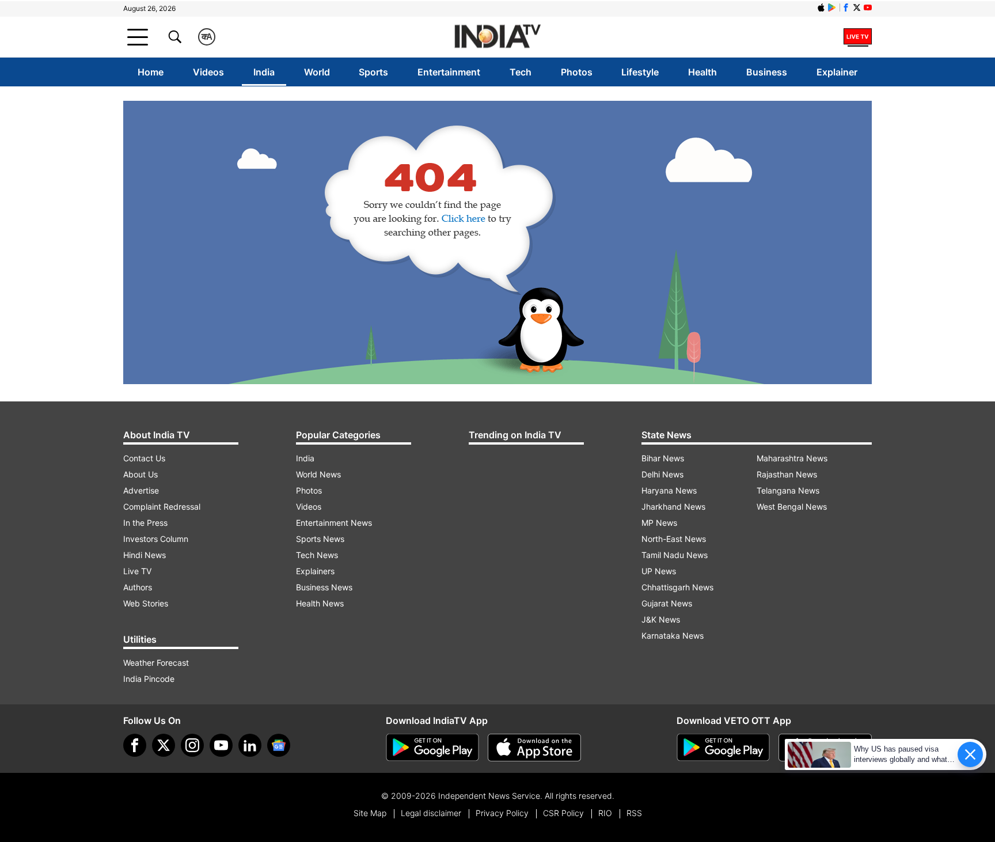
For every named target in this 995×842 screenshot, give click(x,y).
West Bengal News (792, 506)
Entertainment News (334, 523)
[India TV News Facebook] (846, 7)
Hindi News (144, 555)
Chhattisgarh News (677, 587)
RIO (605, 813)
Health (702, 72)
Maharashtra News (792, 458)
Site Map (370, 813)
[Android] (832, 7)
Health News (320, 603)
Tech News (317, 555)
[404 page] (497, 242)
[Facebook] (134, 745)
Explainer (836, 72)
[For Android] (723, 747)
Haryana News (669, 490)
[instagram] (192, 745)
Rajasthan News (787, 474)
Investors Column (155, 539)
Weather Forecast (156, 662)
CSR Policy (563, 813)
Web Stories (145, 603)
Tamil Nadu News (674, 555)
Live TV (137, 571)
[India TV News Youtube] (868, 7)
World (317, 72)
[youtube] (221, 745)
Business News (324, 587)
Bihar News (662, 458)
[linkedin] (249, 745)
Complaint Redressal (161, 506)
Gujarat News (666, 603)
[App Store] (534, 747)
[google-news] (278, 745)
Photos (577, 72)
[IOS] (821, 7)
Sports (373, 72)
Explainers (315, 571)
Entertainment (448, 72)
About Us (140, 474)
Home (151, 72)
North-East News (673, 539)
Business (766, 72)
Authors (137, 587)
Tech (520, 72)
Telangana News (788, 490)
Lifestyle (640, 72)
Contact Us (144, 458)
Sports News (320, 539)
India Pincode (148, 679)
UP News (658, 571)
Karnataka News (672, 635)
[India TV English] (497, 37)
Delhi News (662, 474)
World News (318, 474)
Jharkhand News (673, 506)
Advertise (141, 490)
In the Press (145, 523)
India (264, 72)
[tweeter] (163, 745)
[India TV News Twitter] (857, 7)
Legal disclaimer (431, 813)
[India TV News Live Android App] (432, 747)
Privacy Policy (502, 813)
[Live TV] (858, 36)
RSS (634, 813)
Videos (208, 72)
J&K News (660, 619)
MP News (659, 523)
